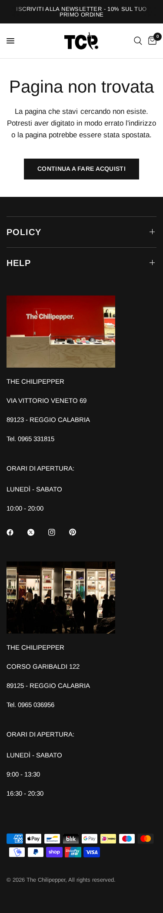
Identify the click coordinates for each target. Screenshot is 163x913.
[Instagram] (57, 532)
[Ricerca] (138, 40)
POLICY (24, 232)
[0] (150, 40)
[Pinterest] (78, 531)
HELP (19, 263)
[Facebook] (16, 532)
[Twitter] (37, 532)
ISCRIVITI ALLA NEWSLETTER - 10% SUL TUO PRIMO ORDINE (81, 12)
